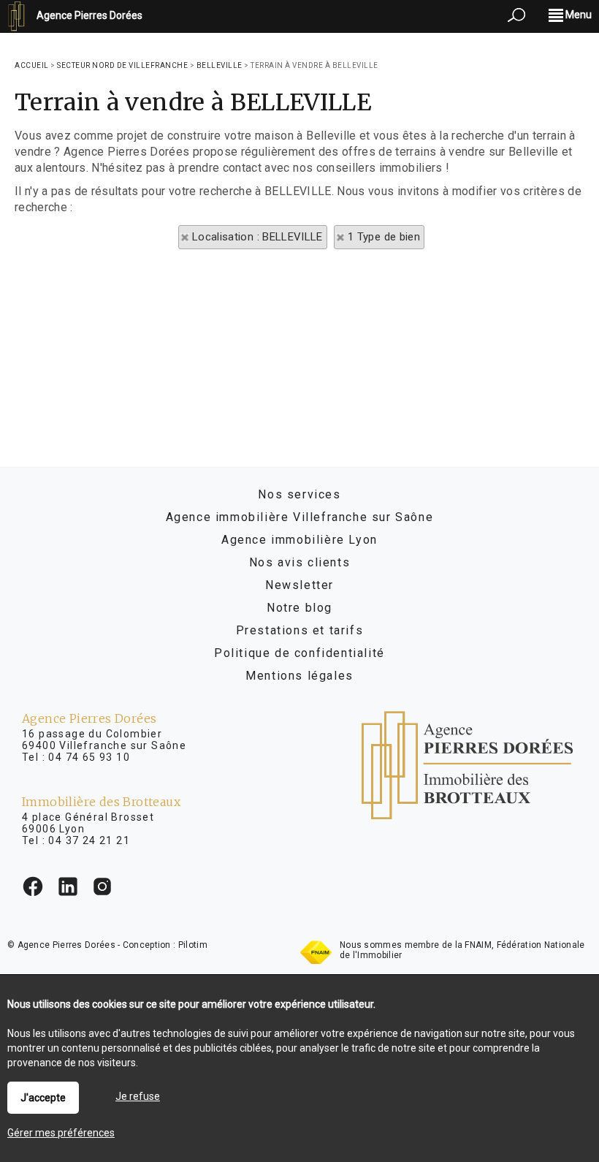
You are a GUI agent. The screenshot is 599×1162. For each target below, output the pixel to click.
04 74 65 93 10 (89, 757)
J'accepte (43, 1098)
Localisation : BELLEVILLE (257, 236)
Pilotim (192, 945)
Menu (577, 14)
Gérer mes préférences (61, 1133)
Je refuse (137, 1096)
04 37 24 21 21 (89, 840)
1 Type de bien (384, 236)
